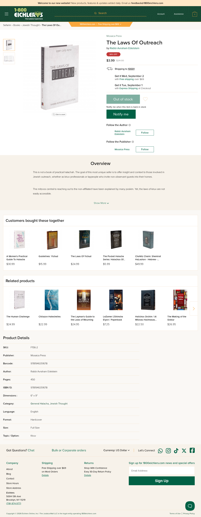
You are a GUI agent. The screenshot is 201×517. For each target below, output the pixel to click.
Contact (10, 478)
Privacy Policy (189, 513)
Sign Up (161, 481)
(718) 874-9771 (13, 503)
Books (17, 25)
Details (45, 475)
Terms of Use (175, 513)
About (9, 469)
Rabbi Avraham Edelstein (124, 48)
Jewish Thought (31, 25)
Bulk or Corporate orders (69, 450)
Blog (8, 473)
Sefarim (8, 25)
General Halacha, (40, 403)
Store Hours (12, 483)
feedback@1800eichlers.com (147, 3)
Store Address (13, 488)
